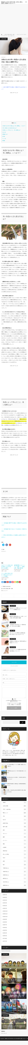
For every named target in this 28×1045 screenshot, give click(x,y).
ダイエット (14, 833)
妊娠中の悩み (14, 823)
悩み (14, 864)
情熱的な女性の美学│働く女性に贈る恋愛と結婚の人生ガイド (12, 2)
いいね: (4, 138)
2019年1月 (5, 908)
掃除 (14, 843)
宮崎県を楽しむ (14, 885)
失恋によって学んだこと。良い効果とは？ (11, 130)
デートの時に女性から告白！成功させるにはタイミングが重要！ (6, 575)
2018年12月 (5, 911)
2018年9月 (5, 919)
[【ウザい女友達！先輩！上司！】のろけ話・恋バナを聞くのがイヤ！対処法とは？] (20, 595)
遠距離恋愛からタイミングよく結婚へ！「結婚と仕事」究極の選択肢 (19, 567)
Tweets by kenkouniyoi (5, 950)
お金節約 (14, 847)
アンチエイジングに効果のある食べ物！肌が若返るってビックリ (18, 650)
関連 (3, 140)
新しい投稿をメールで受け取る (15, 704)
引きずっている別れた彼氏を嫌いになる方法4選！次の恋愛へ (6, 567)
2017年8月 (5, 938)
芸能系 (14, 802)
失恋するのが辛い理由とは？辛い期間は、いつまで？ (13, 125)
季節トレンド (14, 812)
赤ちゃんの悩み (14, 854)
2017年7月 (5, 941)
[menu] (26, 2)
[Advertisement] (14, 19)
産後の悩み (14, 850)
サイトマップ (4, 1033)
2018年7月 (5, 924)
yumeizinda (8, 586)
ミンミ (14, 748)
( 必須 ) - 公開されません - (9, 678)
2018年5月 (5, 930)
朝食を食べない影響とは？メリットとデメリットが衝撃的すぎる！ (18, 609)
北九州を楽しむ (14, 881)
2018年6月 (5, 927)
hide (15, 122)
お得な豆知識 (7, 34)
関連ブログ (5, 134)
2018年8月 (5, 922)
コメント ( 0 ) (14, 662)
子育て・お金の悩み (14, 809)
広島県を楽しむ (14, 874)
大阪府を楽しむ (14, 871)
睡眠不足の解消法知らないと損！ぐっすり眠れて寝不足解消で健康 (18, 617)
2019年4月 (5, 900)
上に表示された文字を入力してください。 (14, 700)
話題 (14, 861)
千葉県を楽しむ (14, 868)
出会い (14, 857)
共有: (3, 136)
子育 (14, 816)
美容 (14, 830)
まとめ (4, 132)
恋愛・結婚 (12, 34)
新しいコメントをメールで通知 (15, 703)
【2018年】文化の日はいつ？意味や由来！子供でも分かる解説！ (18, 625)
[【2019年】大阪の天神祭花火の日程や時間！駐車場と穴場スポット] (7, 595)
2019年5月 (5, 897)
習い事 (14, 819)
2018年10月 (5, 916)
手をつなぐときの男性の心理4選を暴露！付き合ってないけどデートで (17, 633)
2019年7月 (5, 894)
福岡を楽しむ (14, 878)
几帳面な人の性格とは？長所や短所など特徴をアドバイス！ (18, 642)
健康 (14, 836)
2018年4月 (5, 933)
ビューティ (14, 840)
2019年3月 (5, 902)
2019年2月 (5, 905)
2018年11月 (5, 913)
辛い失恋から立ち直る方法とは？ (9, 128)
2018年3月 (5, 935)
